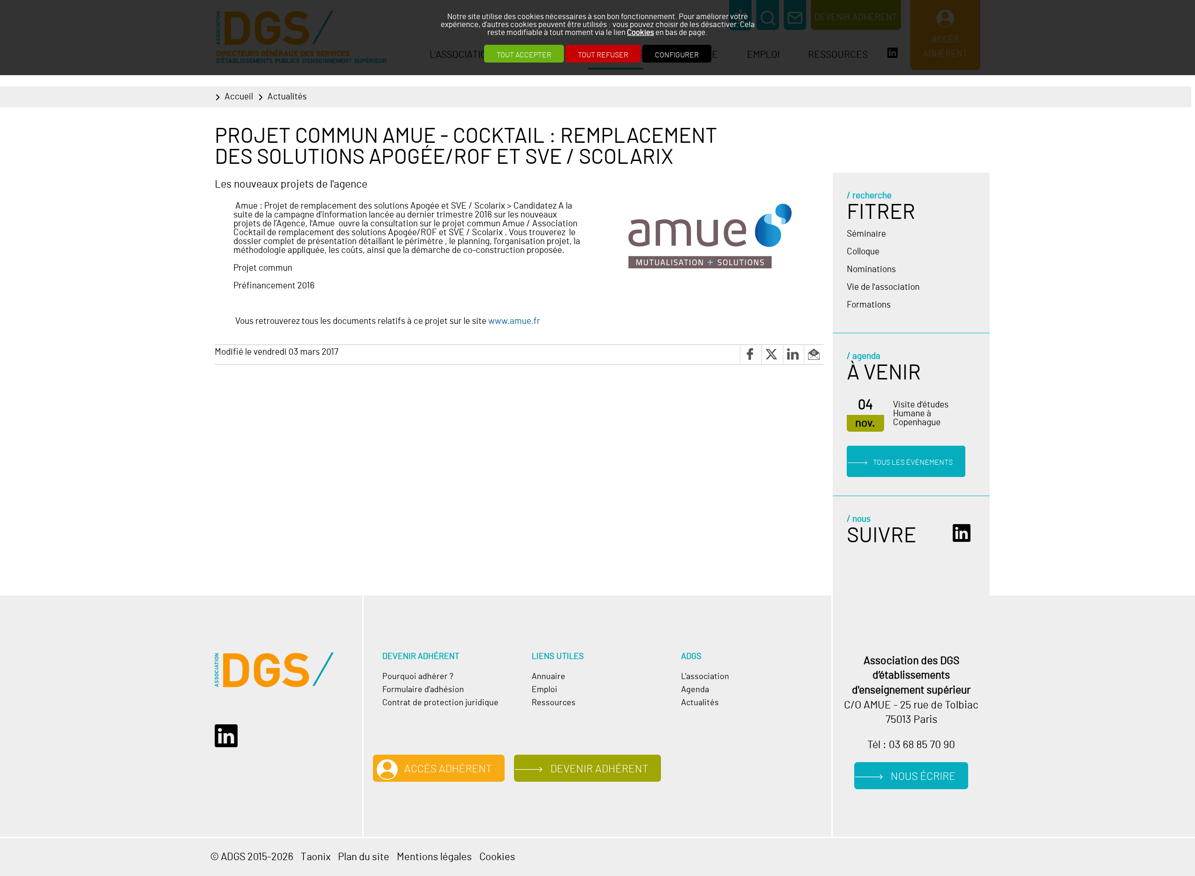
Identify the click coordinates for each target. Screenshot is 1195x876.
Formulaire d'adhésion (423, 690)
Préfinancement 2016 (274, 285)
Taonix (315, 857)
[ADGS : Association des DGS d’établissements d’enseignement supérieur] (274, 669)
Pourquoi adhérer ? (417, 677)
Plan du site (363, 857)
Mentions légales (434, 857)
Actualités (287, 96)
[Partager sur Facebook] (750, 354)
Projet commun (262, 268)
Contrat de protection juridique (440, 703)
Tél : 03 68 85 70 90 (911, 745)
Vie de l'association (883, 287)
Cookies (640, 32)
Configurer (677, 55)
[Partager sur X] (772, 354)
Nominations (871, 269)
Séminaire (866, 234)
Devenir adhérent (599, 769)
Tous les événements (913, 462)
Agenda (695, 690)
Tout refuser (603, 55)
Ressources (554, 703)
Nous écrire (923, 776)
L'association (705, 677)
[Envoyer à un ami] (813, 354)
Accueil (239, 96)
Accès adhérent (448, 769)
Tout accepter (524, 55)
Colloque (863, 251)
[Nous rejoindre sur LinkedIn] (964, 533)
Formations (869, 305)
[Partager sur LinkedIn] (793, 354)
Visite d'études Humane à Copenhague (921, 413)
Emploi (544, 690)
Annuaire (548, 677)
